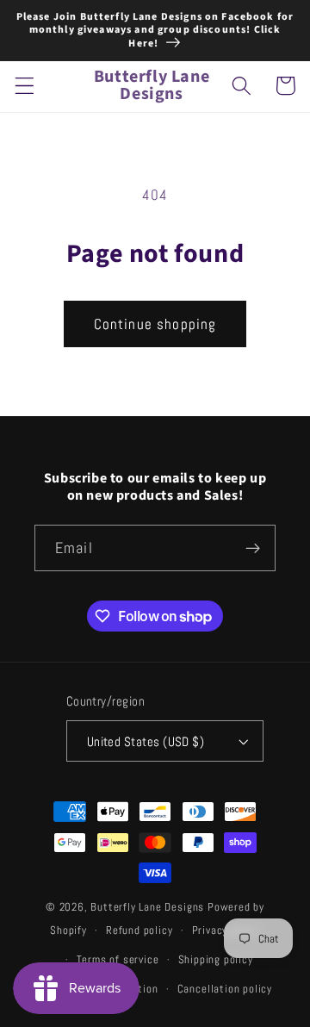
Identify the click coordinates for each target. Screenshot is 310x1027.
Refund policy (139, 930)
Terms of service (118, 960)
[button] (24, 86)
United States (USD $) (146, 741)
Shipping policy (215, 960)
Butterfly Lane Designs (147, 907)
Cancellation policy (224, 989)
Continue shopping (155, 323)
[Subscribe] (253, 548)
